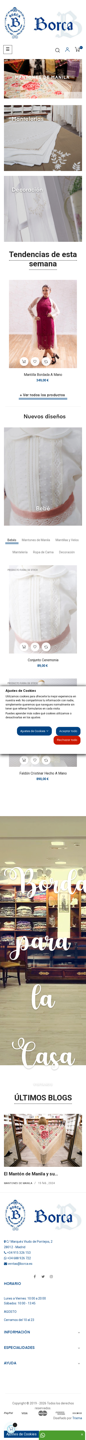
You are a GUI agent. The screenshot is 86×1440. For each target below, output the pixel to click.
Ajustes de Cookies (21, 1434)
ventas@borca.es (20, 1263)
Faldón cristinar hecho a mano (43, 773)
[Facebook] (34, 1277)
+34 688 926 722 (19, 1258)
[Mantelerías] (43, 137)
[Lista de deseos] (35, 361)
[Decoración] (43, 208)
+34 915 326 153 (19, 1252)
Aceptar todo (68, 731)
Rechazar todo (67, 740)
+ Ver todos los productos (42, 395)
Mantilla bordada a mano (43, 375)
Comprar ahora (20, 82)
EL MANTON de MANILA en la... (38, 1174)
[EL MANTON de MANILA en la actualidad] (45, 1140)
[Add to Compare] (46, 361)
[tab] (12, 540)
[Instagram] (51, 1277)
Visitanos (43, 1084)
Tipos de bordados (19, 1183)
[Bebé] (43, 476)
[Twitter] (43, 1277)
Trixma (77, 1418)
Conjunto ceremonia (43, 660)
